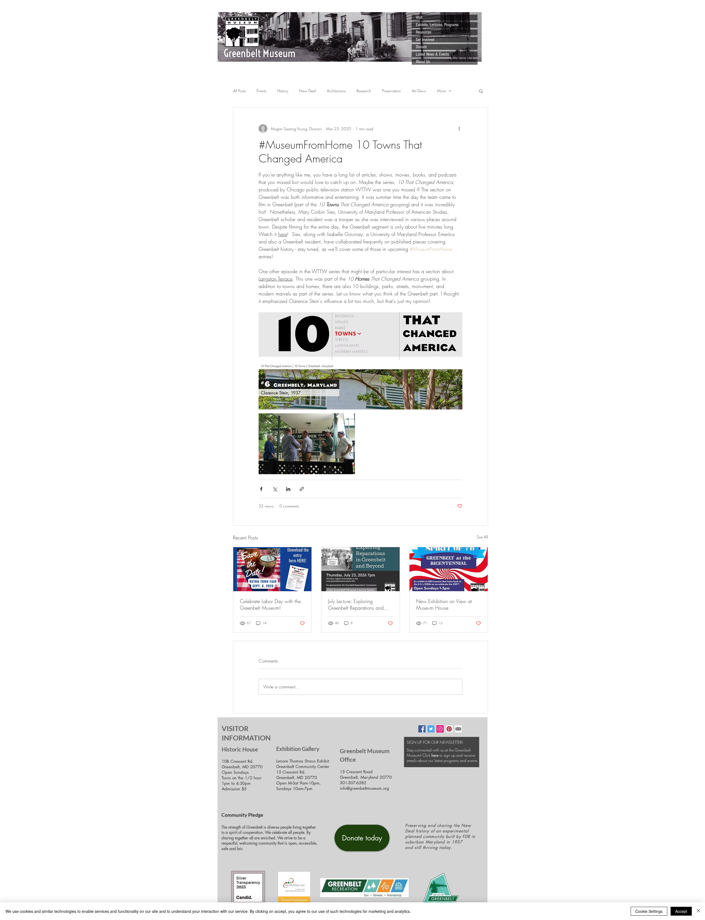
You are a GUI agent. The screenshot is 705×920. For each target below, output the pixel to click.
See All (482, 536)
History (282, 90)
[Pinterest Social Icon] (449, 728)
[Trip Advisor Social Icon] (458, 728)
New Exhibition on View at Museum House (444, 604)
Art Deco (419, 90)
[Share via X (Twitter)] (274, 489)
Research (364, 90)
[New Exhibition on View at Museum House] (449, 569)
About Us (423, 61)
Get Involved (425, 39)
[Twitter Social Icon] (431, 728)
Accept (681, 911)
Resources (423, 32)
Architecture (336, 90)
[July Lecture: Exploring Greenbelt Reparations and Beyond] (360, 569)
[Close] (698, 911)
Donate (421, 46)
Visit (419, 17)
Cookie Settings (649, 911)
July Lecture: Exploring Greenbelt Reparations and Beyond (356, 604)
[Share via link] (301, 489)
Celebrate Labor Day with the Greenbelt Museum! (270, 604)
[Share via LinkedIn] (288, 489)
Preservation (391, 90)
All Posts (239, 90)
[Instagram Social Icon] (440, 728)
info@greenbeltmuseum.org (364, 788)
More (441, 90)
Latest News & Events (432, 54)
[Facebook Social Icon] (421, 728)
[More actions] (459, 128)
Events (261, 90)
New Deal (307, 90)
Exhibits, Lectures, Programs (437, 24)
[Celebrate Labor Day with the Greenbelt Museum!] (272, 569)
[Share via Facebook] (261, 489)
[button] (481, 91)
